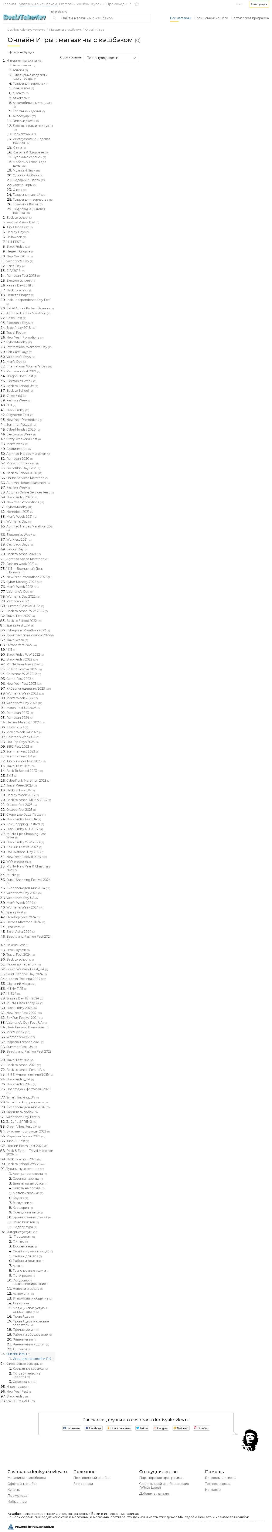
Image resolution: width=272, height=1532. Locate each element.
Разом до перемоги (23, 964)
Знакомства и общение (32, 1298)
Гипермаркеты (26, 121)
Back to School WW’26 (25, 1164)
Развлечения (24, 1339)
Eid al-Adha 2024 (20, 932)
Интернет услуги (22, 1232)
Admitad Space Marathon (27, 559)
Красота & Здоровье (31, 152)
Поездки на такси (28, 1212)
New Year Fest (19, 1391)
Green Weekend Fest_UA (27, 969)
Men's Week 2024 (21, 903)
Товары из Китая (28, 204)
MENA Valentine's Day (24, 664)
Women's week (20, 1037)
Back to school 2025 (23, 1065)
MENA (13, 875)
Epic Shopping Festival (25, 824)
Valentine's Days (20, 357)
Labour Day (17, 549)
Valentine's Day (19, 261)
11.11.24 (13, 993)
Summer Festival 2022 (25, 606)
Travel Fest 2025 (20, 1060)
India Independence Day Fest (28, 301)
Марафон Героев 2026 (25, 1136)
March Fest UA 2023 (23, 708)
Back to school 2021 (23, 554)
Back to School (20, 391)
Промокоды (116, 4)
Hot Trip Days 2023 (22, 742)
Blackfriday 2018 (21, 328)
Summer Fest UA (21, 756)
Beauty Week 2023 (22, 795)
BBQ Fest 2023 (19, 746)
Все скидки (83, 1484)
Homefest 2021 (20, 512)
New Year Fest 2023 (24, 684)
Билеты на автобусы (30, 1183)
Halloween (16, 237)
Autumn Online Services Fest (30, 492)
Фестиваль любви (22, 1112)
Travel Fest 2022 (20, 616)
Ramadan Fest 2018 (23, 276)
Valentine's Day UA (22, 898)
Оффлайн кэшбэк (74, 4)
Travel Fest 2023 (20, 766)
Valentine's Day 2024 (24, 893)
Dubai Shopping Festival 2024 (28, 881)
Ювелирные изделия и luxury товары (30, 77)
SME (11, 776)
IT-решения (24, 1237)
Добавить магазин (154, 1493)
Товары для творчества (33, 199)
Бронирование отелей (32, 1217)
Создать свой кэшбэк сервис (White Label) (164, 1485)
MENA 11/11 (16, 989)
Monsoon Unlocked (22, 463)
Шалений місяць (20, 984)
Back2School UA (20, 790)
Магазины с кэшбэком (38, 4)
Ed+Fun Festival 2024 (24, 1018)
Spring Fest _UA (20, 625)
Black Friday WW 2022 (25, 654)
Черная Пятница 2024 (26, 979)
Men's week (17, 444)
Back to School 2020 (24, 473)
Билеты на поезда (29, 1188)
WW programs (19, 861)
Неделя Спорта (20, 251)
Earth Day (16, 266)
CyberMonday (19, 342)
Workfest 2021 (19, 539)
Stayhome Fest (19, 415)
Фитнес (20, 1241)
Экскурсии (23, 1203)
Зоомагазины (25, 134)
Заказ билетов (26, 1222)
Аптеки (20, 70)
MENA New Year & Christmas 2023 (28, 868)
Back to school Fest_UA (25, 1070)
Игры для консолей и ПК (33, 1359)
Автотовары (24, 65)
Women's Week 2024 (25, 907)
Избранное (17, 1501)
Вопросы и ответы (220, 1478)
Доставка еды (25, 1246)
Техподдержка (218, 1484)
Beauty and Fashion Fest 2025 (28, 1053)
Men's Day (16, 362)
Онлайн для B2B (27, 1256)
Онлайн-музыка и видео (33, 1251)
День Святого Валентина (28, 1027)
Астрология (23, 1293)
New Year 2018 (19, 256)
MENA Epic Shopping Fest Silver (26, 835)
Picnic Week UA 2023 (24, 732)
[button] (259, 4)
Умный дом (23, 88)
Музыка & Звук (26, 170)
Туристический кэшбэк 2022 (30, 635)
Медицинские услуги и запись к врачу (30, 1310)
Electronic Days (19, 323)
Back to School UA (22, 386)
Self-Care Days (19, 352)
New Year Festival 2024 (26, 857)
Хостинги (22, 1349)
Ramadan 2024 (19, 718)
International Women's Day (29, 347)
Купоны (97, 4)
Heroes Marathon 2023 (25, 722)
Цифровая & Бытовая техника (29, 211)
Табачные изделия (29, 111)
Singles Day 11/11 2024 (24, 998)
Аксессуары (24, 116)
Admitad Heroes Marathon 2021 (30, 528)
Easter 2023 (17, 727)
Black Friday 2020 (22, 497)
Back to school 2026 (23, 1159)
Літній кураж (18, 950)
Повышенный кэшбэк (91, 1478)
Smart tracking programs (28, 1102)
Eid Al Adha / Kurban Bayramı (30, 308)
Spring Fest (16, 912)
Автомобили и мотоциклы (32, 104)
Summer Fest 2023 (22, 751)
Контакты (213, 1490)
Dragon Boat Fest (21, 376)
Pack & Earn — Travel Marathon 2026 (29, 1152)
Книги (19, 147)
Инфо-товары (18, 1387)
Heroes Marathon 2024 (25, 922)
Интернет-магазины (24, 60)
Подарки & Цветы (29, 180)
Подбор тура (25, 1227)
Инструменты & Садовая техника (31, 141)
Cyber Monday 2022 (24, 582)
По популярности (102, 58)
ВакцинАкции (18, 449)
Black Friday (18, 246)
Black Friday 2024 (21, 1008)
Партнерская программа (250, 18)
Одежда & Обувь (28, 175)
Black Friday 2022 (22, 659)
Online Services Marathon (27, 478)
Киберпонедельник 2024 (28, 888)
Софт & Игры (25, 185)
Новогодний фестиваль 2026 (28, 1090)
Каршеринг (23, 1208)
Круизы (20, 1198)
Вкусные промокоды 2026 (28, 1131)
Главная (10, 4)
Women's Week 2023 (25, 693)
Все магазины (180, 18)
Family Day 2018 (20, 285)
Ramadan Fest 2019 (23, 371)
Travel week (17, 640)
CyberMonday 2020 (23, 429)
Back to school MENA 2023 (28, 800)
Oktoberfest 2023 (21, 805)
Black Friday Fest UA (23, 819)
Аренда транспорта (30, 1174)
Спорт (20, 190)
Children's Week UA (23, 737)
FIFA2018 (15, 271)
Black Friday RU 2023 (24, 829)
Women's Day (19, 521)
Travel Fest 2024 (20, 955)
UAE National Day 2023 (25, 852)
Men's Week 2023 (22, 698)
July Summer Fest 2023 (26, 761)
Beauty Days (18, 232)
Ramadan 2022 (19, 601)
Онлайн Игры (95, 29)
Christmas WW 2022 (23, 674)
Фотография (24, 1275)
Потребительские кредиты (26, 1375)
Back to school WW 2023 (27, 611)
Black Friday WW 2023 (25, 842)
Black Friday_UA (20, 1079)
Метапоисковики (28, 1193)
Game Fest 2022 (20, 679)
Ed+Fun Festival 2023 (24, 847)
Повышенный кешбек (211, 18)
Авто (18, 1266)
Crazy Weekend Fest (23, 439)
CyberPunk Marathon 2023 (28, 780)
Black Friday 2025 (21, 1084)
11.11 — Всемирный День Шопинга (24, 570)
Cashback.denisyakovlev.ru (26, 29)
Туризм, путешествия (25, 1169)
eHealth (21, 93)
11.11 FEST (15, 242)
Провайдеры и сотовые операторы (31, 1323)
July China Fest (19, 227)
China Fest (16, 318)
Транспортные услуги (31, 1271)
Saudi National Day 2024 (26, 974)
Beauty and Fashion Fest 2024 (29, 938)
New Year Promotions (25, 337)
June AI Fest (17, 1141)
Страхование (25, 1382)
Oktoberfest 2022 (21, 645)
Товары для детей (29, 195)
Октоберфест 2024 (23, 917)
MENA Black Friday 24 (24, 1003)
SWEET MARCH (20, 1401)
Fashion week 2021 (22, 564)
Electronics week (20, 280)
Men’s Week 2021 (21, 517)
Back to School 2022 (24, 621)
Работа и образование (32, 1334)
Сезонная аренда (28, 1179)
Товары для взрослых (30, 83)
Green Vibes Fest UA (23, 1126)
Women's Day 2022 (23, 596)
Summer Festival (21, 425)
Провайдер (23, 1316)
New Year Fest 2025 (24, 1013)
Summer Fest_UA (21, 1047)
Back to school (19, 218)
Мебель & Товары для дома (29, 163)
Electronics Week (21, 381)
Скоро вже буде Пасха (26, 814)
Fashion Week (18, 400)
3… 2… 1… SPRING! (21, 1122)
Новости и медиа (28, 1289)
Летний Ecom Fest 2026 (27, 1146)
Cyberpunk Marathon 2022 (28, 630)
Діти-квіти (16, 927)
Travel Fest (16, 332)
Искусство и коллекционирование (31, 1282)
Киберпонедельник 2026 (28, 1107)
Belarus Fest (17, 945)
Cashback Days (19, 544)
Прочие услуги (26, 1330)
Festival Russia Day (22, 222)
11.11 (11, 405)
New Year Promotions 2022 (28, 577)
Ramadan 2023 (19, 713)
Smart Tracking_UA (22, 1097)
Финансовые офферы (24, 1364)
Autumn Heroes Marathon (28, 483)
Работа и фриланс (28, 1261)
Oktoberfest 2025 (21, 810)
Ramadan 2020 (19, 459)
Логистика (22, 1303)
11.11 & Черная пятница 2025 (30, 1074)
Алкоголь (22, 98)
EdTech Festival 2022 (24, 669)
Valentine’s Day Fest (23, 1117)
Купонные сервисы (29, 157)
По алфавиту (58, 11)
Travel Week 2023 (21, 785)
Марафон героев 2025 (25, 1042)
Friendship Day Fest (23, 468)
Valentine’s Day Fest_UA (26, 1023)
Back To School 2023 (24, 771)
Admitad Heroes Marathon (28, 313)
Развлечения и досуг (31, 1344)
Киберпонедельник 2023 (28, 688)
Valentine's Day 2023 (24, 703)
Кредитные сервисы (30, 1368)
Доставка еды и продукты (33, 127)
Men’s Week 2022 (22, 587)
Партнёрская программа (160, 1478)
